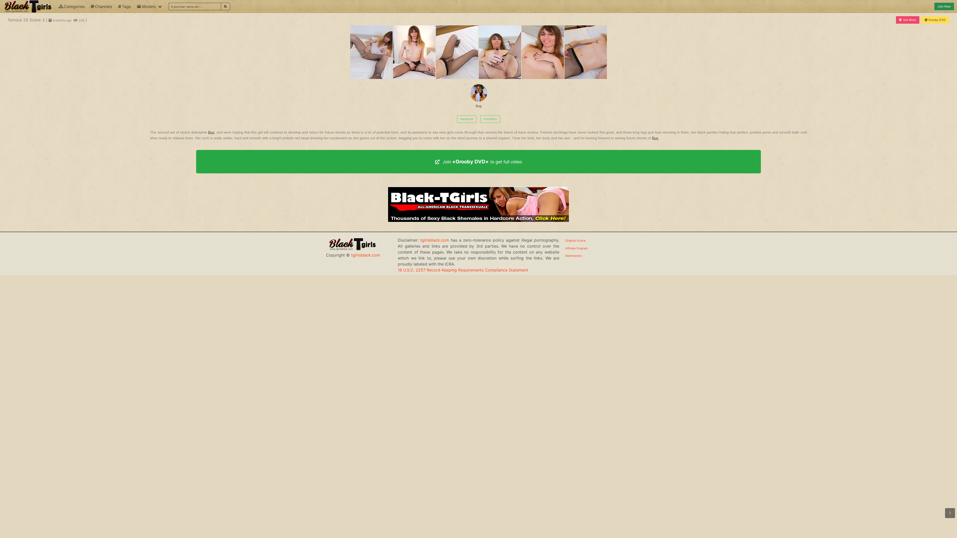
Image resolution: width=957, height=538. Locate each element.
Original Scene (575, 240)
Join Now (944, 6)
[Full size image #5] (585, 52)
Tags (126, 6)
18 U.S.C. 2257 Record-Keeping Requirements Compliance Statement (463, 270)
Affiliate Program (576, 248)
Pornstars (490, 119)
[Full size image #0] (371, 52)
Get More (909, 20)
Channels (103, 6)
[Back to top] (950, 513)
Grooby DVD (937, 20)
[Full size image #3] (500, 52)
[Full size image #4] (543, 52)
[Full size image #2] (457, 52)
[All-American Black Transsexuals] (478, 220)
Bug (478, 106)
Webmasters (573, 256)
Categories (74, 6)
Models (149, 6)
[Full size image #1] (414, 52)
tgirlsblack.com (365, 255)
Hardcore (466, 119)
